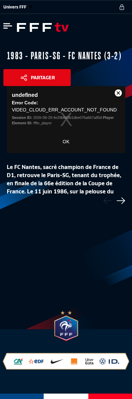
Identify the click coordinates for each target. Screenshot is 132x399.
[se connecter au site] (121, 7)
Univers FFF (15, 6)
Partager (43, 77)
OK (66, 141)
